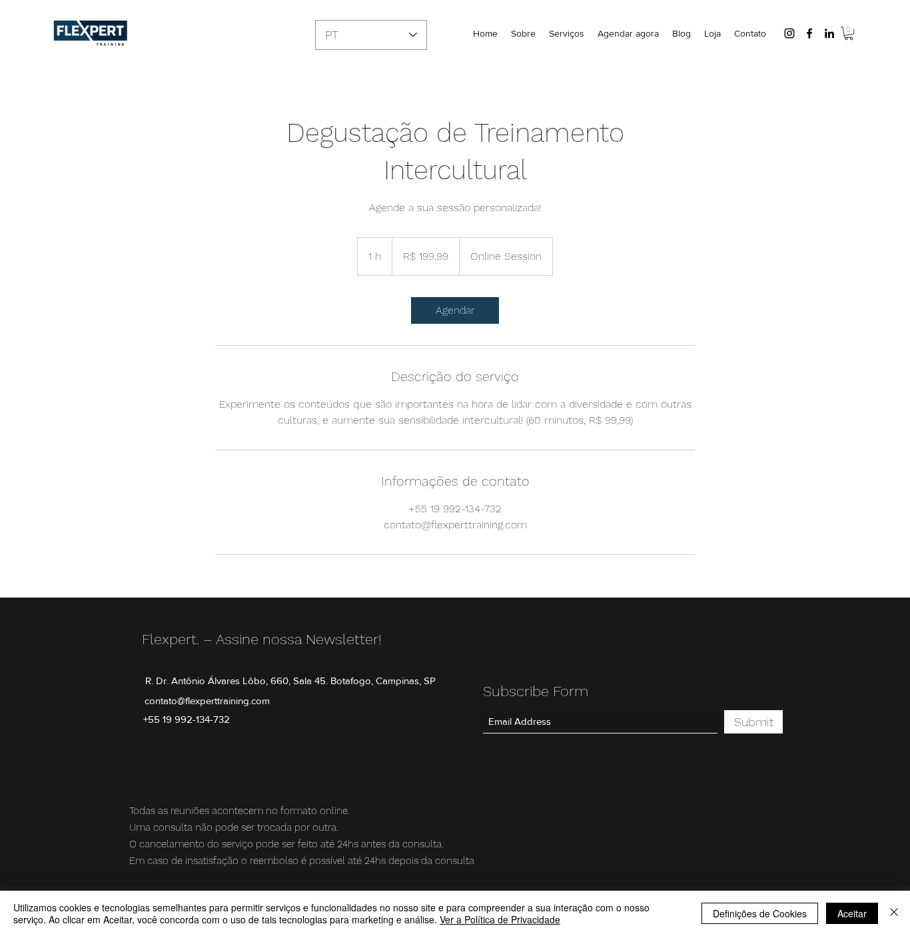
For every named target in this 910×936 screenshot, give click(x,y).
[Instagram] (789, 33)
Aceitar (852, 913)
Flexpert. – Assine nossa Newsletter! (261, 639)
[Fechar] (894, 913)
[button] (849, 33)
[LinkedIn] (829, 33)
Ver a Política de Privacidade (500, 919)
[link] (455, 310)
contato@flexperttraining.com (207, 700)
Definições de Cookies (760, 913)
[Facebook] (809, 33)
